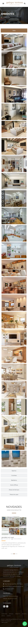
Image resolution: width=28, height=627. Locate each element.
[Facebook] (7, 606)
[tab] (14, 30)
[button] (3, 3)
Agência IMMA (4, 622)
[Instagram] (4, 606)
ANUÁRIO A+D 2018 (7, 537)
